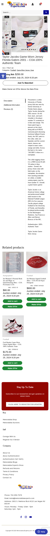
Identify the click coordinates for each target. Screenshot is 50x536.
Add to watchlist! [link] (25, 83)
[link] (3, 76)
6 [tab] (31, 49)
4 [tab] (27, 49)
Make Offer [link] (12, 306)
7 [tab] (33, 49)
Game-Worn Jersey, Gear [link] (25, 70)
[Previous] (13, 33)
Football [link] (13, 70)
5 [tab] (29, 49)
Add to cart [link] (12, 301)
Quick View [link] (13, 271)
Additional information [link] (12, 105)
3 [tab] (25, 49)
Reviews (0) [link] (8, 109)
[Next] (46, 33)
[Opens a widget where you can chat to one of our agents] (41, 532)
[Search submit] (46, 12)
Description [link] (8, 101)
